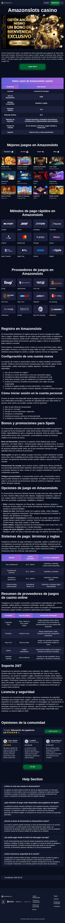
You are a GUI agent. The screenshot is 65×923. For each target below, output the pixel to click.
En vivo (23, 151)
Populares (7, 151)
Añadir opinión (53, 731)
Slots (55, 151)
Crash (39, 151)
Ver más (32, 766)
